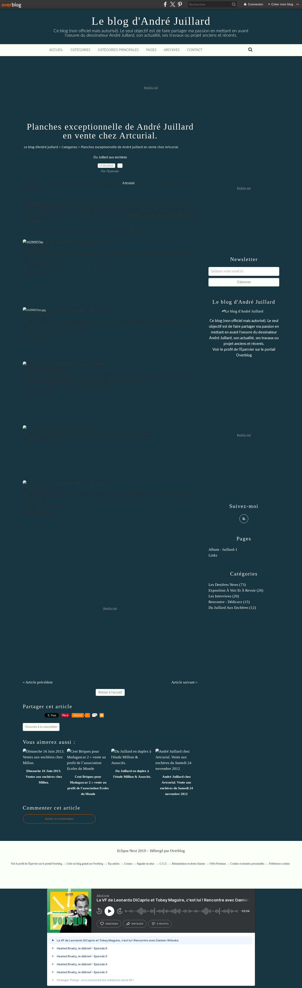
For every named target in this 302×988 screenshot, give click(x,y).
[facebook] (165, 4)
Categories (69, 147)
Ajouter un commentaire (59, 818)
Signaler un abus (146, 863)
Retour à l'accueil (110, 692)
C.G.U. (163, 863)
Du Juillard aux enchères (110, 157)
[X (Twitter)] (172, 4)
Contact (195, 50)
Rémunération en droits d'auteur (188, 863)
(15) (229, 602)
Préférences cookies (279, 863)
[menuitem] (56, 50)
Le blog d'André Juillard (151, 21)
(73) (227, 585)
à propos (162, 923)
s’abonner (111, 923)
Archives (172, 50)
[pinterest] (180, 4)
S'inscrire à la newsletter (41, 727)
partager (137, 923)
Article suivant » (184, 682)
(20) (223, 596)
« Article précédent (38, 682)
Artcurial (128, 183)
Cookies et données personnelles (247, 863)
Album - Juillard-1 (222, 549)
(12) (232, 608)
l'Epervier (246, 349)
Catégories (80, 50)
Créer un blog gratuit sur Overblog (85, 863)
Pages (151, 50)
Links (212, 555)
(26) (235, 590)
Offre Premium (218, 863)
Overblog (177, 851)
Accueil (56, 50)
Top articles (114, 863)
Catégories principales (118, 50)
